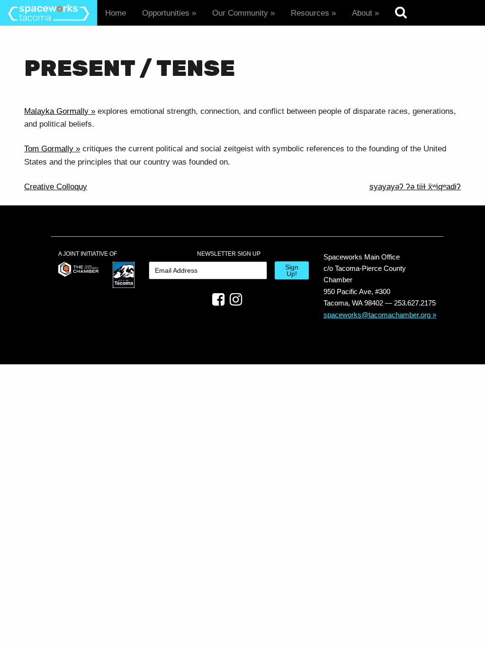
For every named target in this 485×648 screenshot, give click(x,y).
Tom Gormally (48, 148)
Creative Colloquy (55, 186)
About (362, 13)
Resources (310, 13)
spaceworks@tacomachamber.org (377, 315)
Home (115, 13)
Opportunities (165, 13)
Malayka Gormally (56, 111)
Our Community (240, 13)
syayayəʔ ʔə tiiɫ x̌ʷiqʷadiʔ (415, 186)
